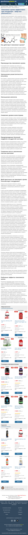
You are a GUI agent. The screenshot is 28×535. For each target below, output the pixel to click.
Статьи (7, 514)
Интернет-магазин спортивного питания (14, 495)
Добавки (15, 6)
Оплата (20, 509)
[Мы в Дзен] (17, 521)
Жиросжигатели (5, 306)
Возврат (20, 514)
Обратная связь (7, 512)
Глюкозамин (14, 504)
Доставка (20, 507)
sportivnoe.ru (8, 1)
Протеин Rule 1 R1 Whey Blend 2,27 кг (6, 406)
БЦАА (9, 501)
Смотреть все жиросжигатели (7, 308)
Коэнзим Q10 (24, 503)
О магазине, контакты (7, 507)
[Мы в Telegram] (14, 521)
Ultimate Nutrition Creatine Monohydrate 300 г (20, 377)
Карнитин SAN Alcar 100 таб (6, 321)
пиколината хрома (10, 281)
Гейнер (6, 501)
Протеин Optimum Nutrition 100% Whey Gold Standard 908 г (7, 378)
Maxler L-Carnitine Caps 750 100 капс (20, 467)
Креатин (12, 501)
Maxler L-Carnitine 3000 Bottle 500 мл (6, 440)
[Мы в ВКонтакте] (11, 521)
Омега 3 (19, 503)
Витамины (15, 503)
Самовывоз (20, 512)
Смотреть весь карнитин (6, 426)
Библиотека (11, 6)
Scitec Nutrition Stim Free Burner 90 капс (20, 349)
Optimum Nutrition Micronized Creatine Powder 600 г (19, 407)
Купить (4, 334)
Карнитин (4, 425)
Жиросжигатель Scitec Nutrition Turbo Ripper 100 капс (20, 322)
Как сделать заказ (6, 509)
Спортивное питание (4, 6)
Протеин (2, 501)
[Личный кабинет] (26, 4)
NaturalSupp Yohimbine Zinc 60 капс (6, 349)
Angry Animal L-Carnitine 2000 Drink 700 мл (6, 467)
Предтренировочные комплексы (21, 501)
